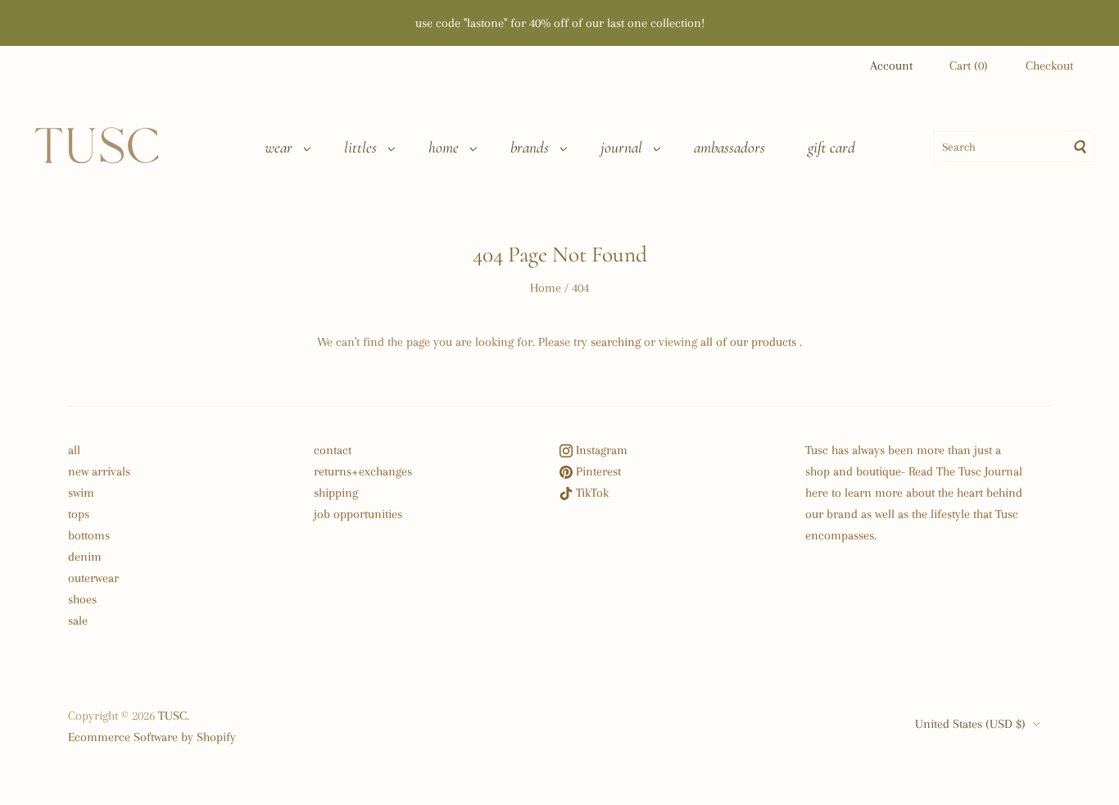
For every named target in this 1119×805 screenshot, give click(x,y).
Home (545, 287)
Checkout (1049, 65)
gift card (831, 147)
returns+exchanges (363, 471)
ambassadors (729, 147)
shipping (336, 492)
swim (81, 492)
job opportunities (358, 514)
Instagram (600, 450)
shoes (82, 599)
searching (616, 341)
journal (621, 147)
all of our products (748, 341)
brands (529, 147)
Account (891, 65)
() (968, 65)
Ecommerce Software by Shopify (152, 737)
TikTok (591, 492)
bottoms (89, 535)
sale (78, 620)
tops (78, 514)
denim (85, 556)
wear (278, 147)
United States (970, 723)
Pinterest (597, 471)
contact (332, 450)
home (443, 147)
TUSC (172, 715)
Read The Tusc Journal (965, 471)
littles (360, 147)
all (74, 450)
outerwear (93, 578)
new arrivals (99, 471)
